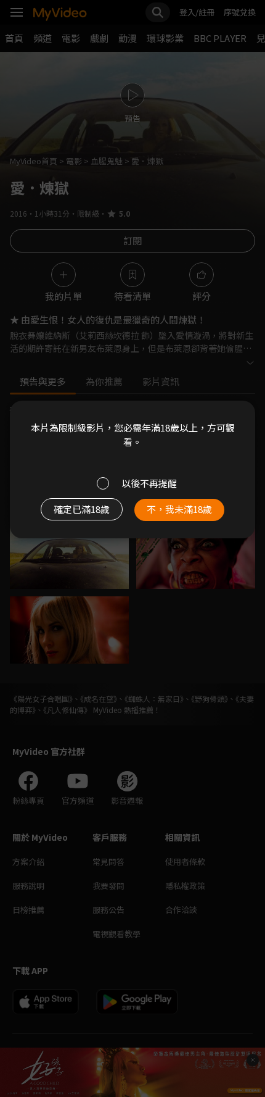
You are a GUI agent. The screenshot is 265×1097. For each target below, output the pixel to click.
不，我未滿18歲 (179, 509)
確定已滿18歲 (82, 509)
